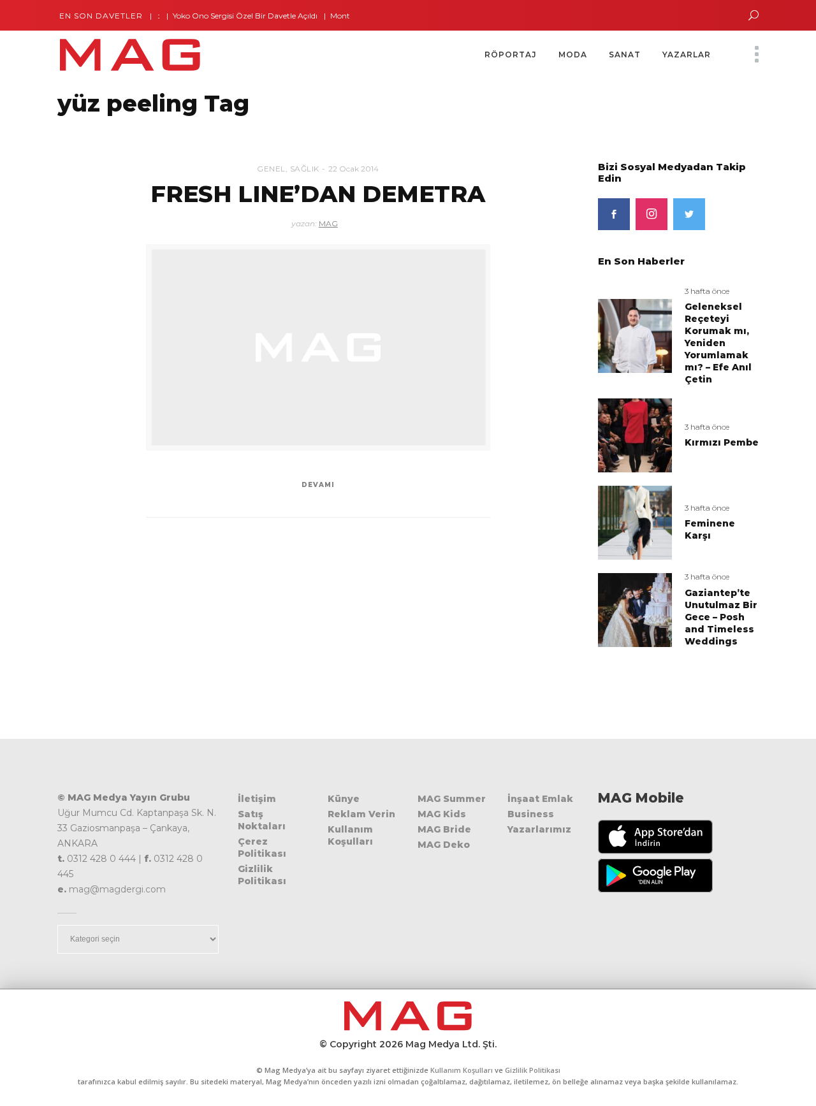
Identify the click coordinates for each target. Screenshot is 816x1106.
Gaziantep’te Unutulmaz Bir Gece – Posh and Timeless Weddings (721, 617)
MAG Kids (442, 814)
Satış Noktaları (262, 820)
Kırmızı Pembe (722, 442)
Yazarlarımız (539, 829)
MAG (328, 223)
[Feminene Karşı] (635, 522)
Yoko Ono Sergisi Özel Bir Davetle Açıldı (228, 15)
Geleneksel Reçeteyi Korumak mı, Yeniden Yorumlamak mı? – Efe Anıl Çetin (718, 343)
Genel (271, 168)
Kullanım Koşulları (350, 835)
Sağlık (304, 168)
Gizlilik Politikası (262, 875)
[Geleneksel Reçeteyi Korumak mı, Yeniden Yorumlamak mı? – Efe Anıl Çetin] (635, 335)
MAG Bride (444, 829)
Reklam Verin (361, 814)
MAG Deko (444, 844)
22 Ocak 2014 (353, 168)
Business (530, 814)
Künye (344, 798)
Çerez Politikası (262, 847)
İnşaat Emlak (540, 798)
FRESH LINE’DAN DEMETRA (317, 194)
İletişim (257, 798)
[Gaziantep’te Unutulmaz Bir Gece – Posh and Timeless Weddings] (635, 609)
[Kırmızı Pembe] (635, 435)
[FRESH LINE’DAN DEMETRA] (318, 347)
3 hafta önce (707, 291)
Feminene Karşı (710, 529)
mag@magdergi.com (117, 889)
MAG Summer (452, 798)
